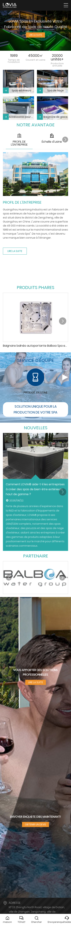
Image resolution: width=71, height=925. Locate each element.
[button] (65, 139)
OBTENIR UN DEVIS (35, 824)
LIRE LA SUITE (14, 251)
